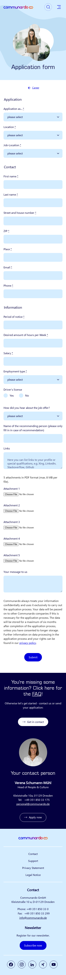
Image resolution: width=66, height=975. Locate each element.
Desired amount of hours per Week (26, 335)
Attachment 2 (12, 505)
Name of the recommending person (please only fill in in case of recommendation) (33, 428)
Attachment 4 (12, 538)
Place (8, 249)
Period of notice (14, 316)
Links (7, 448)
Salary (8, 353)
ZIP (6, 231)
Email (8, 267)
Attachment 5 (12, 555)
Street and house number (20, 212)
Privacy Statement (33, 868)
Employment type (15, 371)
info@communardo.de (33, 918)
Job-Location (12, 145)
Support (33, 861)
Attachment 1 (12, 488)
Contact (33, 854)
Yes (12, 395)
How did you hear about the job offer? (27, 408)
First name (11, 176)
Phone (8, 285)
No (27, 395)
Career (35, 87)
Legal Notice (33, 875)
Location (10, 127)
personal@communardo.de (33, 804)
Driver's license (13, 389)
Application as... (14, 108)
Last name (11, 194)
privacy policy (27, 643)
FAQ (36, 694)
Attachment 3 (12, 522)
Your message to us (15, 572)
